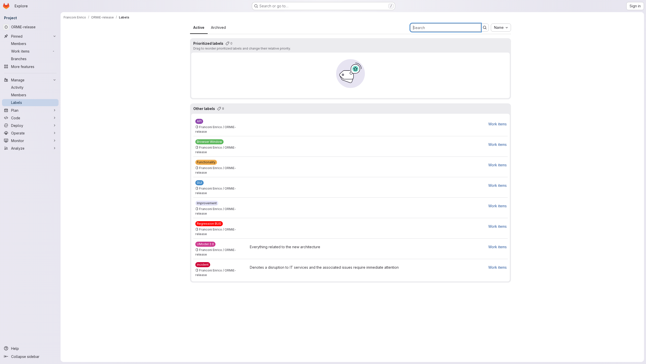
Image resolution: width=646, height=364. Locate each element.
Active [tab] (198, 27)
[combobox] (501, 28)
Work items (497, 124)
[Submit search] (485, 28)
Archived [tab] (218, 27)
